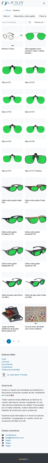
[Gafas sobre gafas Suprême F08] (35, 251)
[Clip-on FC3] (12, 99)
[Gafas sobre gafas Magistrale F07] (12, 251)
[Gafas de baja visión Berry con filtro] (12, 282)
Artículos (5, 362)
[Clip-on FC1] (12, 70)
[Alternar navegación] (44, 3)
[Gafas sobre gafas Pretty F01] (35, 188)
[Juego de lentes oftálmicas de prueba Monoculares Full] (12, 314)
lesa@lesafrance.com (14, 438)
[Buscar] (29, 22)
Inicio (4, 359)
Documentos (7, 364)
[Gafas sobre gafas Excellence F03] (12, 219)
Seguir (8, 440)
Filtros (8, 10)
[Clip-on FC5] (12, 129)
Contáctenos (7, 367)
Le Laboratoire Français (16, 375)
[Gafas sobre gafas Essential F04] (35, 219)
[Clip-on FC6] (35, 129)
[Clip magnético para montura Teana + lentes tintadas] (35, 36)
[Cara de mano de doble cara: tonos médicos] (35, 314)
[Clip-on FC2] (35, 70)
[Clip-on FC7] (12, 158)
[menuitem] (6, 16)
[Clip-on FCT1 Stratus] (35, 158)
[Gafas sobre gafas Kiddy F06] (12, 188)
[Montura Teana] (12, 36)
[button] (39, 22)
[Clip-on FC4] (35, 99)
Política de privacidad (11, 370)
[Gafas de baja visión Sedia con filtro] (35, 282)
